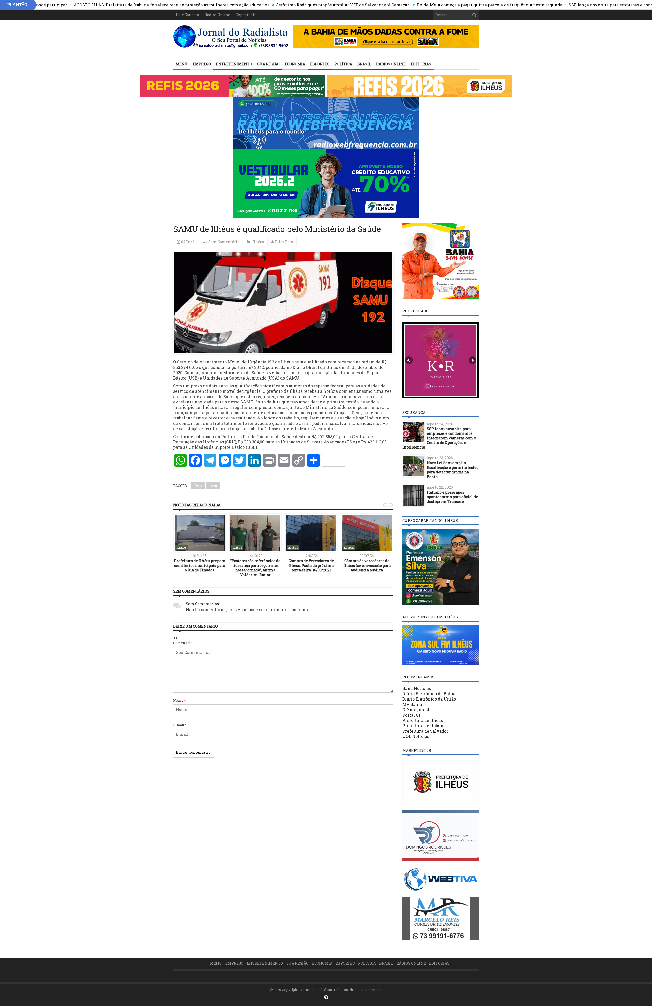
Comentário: (184, 642)
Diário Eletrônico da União (429, 699)
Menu (182, 64)
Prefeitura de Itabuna (424, 725)
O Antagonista (417, 709)
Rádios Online (217, 14)
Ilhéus (258, 241)
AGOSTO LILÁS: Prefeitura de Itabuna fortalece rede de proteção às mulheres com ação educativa (130, 4)
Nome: (179, 700)
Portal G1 (411, 715)
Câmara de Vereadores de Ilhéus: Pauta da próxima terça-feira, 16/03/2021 (311, 565)
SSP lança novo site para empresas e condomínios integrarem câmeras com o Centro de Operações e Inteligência (439, 438)
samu (213, 486)
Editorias (421, 64)
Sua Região (268, 64)
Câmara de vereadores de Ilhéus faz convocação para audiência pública (367, 565)
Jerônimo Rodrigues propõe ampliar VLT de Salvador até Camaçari (301, 4)
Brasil (364, 64)
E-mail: (179, 725)
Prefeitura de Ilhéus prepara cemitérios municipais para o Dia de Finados (199, 565)
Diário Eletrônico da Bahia (428, 693)
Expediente (246, 14)
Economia (295, 64)
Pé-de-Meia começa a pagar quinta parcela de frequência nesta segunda (447, 4)
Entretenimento (234, 64)
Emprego (202, 64)
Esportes (319, 64)
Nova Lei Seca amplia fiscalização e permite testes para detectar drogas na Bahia (452, 469)
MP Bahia (412, 704)
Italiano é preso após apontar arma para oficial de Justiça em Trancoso (452, 497)
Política (343, 64)
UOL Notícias (415, 736)
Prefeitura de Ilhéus (422, 720)
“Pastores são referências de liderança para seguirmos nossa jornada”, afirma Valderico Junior (255, 567)
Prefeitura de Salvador (425, 731)
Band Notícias (416, 688)
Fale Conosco (187, 14)
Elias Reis (284, 241)
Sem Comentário (223, 241)
